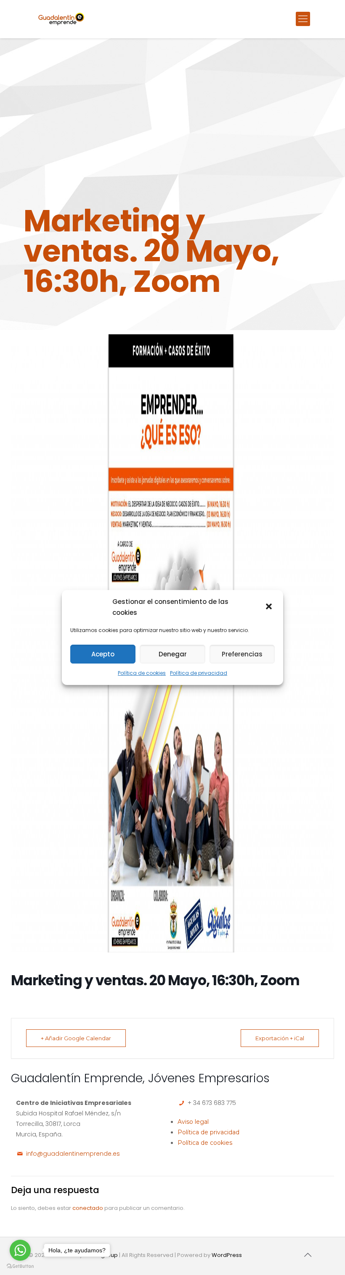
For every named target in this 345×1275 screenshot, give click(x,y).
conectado (87, 1208)
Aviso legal (193, 1121)
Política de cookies (142, 673)
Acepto (102, 654)
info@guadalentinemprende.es (73, 1153)
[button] (270, 607)
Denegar (173, 654)
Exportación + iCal (279, 1038)
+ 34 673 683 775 (211, 1103)
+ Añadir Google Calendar (76, 1038)
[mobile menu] (303, 19)
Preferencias (242, 654)
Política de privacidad (198, 673)
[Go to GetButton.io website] (20, 1266)
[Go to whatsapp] (20, 1250)
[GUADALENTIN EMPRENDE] (61, 19)
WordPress (227, 1255)
